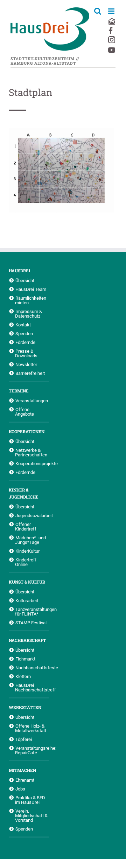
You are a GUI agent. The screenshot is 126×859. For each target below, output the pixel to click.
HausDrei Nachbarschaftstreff (32, 687)
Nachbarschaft (27, 640)
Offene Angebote (24, 411)
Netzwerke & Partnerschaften (31, 452)
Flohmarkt (25, 658)
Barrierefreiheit (30, 373)
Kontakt (23, 324)
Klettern (23, 676)
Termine (19, 390)
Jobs (20, 788)
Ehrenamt (24, 779)
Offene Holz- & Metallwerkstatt (30, 728)
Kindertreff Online (26, 562)
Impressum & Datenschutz (28, 313)
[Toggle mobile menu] (111, 11)
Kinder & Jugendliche (23, 493)
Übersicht (24, 280)
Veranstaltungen (31, 400)
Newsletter (26, 364)
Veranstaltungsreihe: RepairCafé (32, 750)
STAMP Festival (31, 622)
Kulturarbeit (26, 600)
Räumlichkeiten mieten (30, 300)
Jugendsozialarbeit (32, 515)
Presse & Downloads (26, 353)
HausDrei (19, 270)
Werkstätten (25, 707)
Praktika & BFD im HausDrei (30, 800)
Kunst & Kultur (27, 582)
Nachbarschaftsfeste (32, 667)
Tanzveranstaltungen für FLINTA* (32, 611)
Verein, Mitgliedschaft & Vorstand (31, 815)
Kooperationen (26, 431)
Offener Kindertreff (25, 526)
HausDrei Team (30, 289)
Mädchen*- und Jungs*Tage (30, 540)
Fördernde (25, 342)
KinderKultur (27, 550)
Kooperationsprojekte (32, 463)
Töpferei (23, 739)
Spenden (24, 333)
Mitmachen (22, 770)
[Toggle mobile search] (97, 11)
